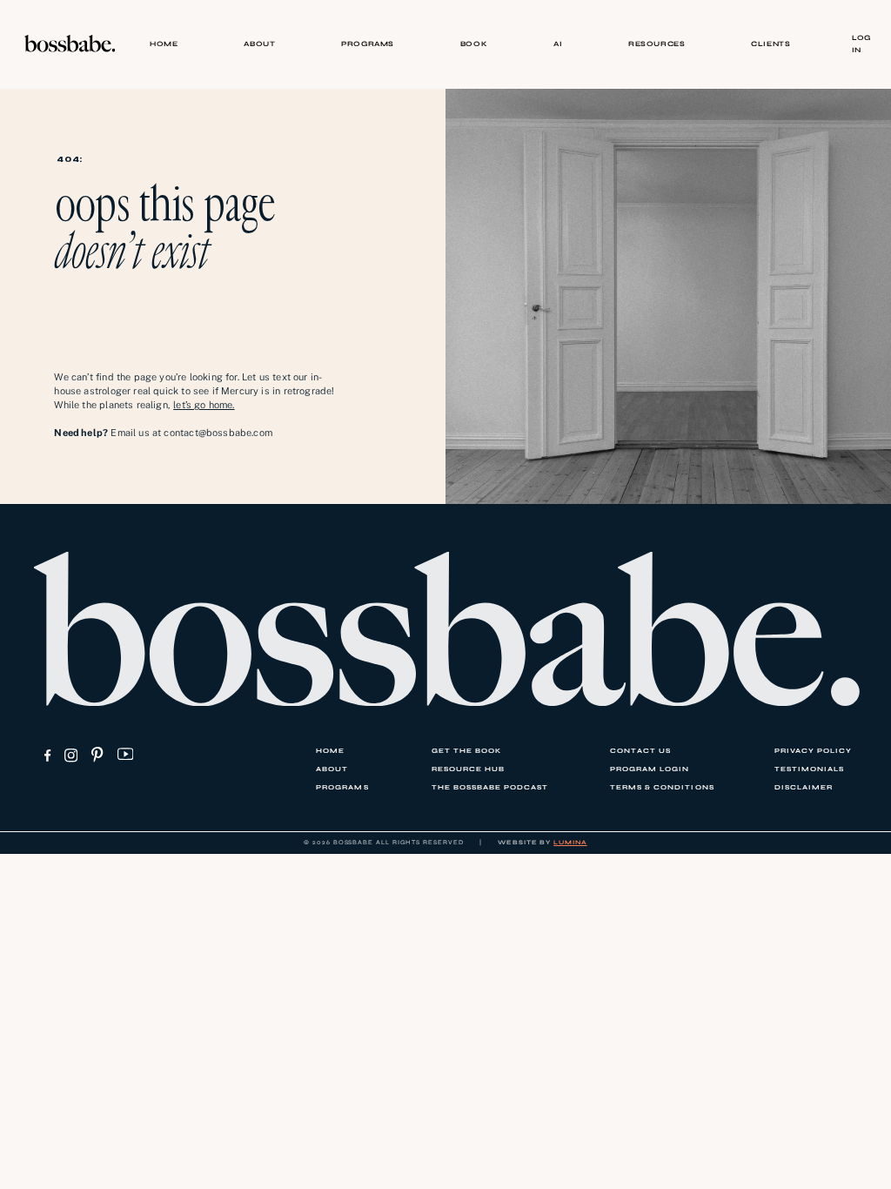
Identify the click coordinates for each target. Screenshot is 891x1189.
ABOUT (259, 43)
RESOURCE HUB (468, 769)
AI (557, 43)
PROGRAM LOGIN (649, 769)
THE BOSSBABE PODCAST (490, 787)
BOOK (473, 43)
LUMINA (570, 842)
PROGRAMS (367, 43)
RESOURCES (657, 43)
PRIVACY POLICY (813, 751)
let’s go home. (203, 405)
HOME (164, 43)
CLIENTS (770, 43)
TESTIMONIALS (809, 769)
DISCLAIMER (803, 787)
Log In (861, 43)
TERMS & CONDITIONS (661, 787)
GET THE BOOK (466, 751)
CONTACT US (640, 751)
